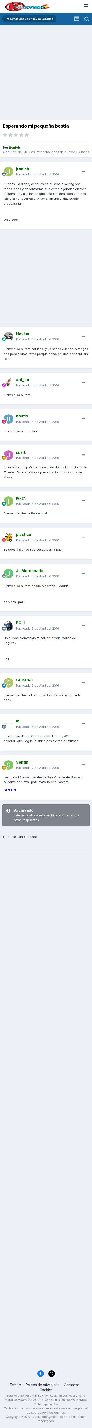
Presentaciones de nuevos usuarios (62, 152)
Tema (14, 1385)
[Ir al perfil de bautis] (8, 419)
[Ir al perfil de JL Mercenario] (8, 573)
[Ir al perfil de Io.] (8, 724)
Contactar (71, 1385)
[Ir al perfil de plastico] (8, 537)
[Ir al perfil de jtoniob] (8, 171)
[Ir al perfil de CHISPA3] (8, 683)
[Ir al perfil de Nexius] (8, 336)
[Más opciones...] (83, 172)
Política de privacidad (42, 1385)
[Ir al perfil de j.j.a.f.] (8, 455)
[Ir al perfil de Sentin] (8, 765)
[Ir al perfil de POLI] (8, 626)
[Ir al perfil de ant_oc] (8, 382)
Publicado (37, 174)
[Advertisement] (46, 73)
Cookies (46, 1390)
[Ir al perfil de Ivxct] (8, 501)
